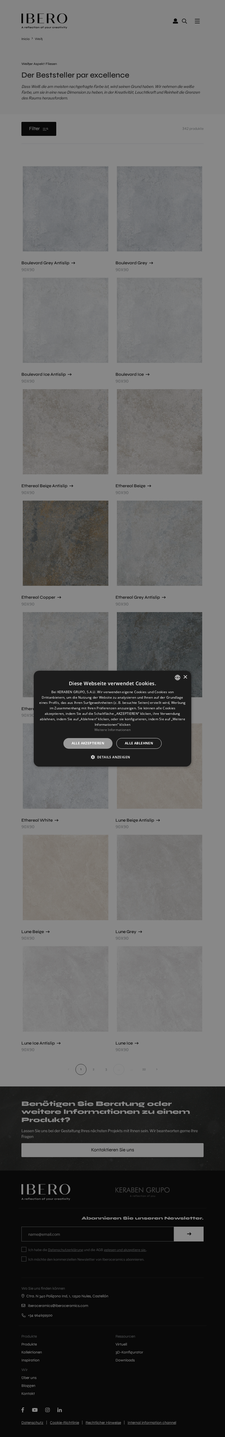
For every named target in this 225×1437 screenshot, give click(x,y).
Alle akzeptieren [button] (88, 743)
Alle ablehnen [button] (139, 743)
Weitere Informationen (112, 729)
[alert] (112, 718)
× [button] (185, 677)
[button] (112, 757)
